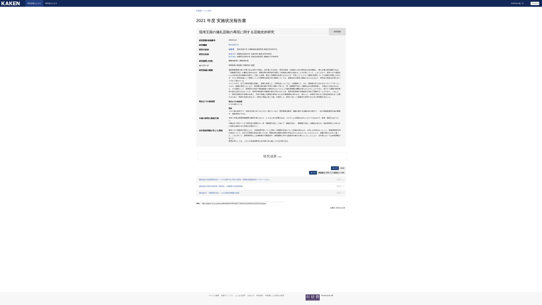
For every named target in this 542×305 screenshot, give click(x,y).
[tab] (272, 156)
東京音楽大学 (234, 45)
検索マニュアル (227, 296)
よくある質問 (240, 296)
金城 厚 (231, 49)
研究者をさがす (51, 3)
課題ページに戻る (204, 11)
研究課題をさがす (34, 3)
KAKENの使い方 (517, 3)
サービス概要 (214, 296)
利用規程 (259, 296)
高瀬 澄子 (232, 54)
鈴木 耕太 (232, 57)
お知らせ (250, 296)
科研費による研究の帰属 (274, 296)
